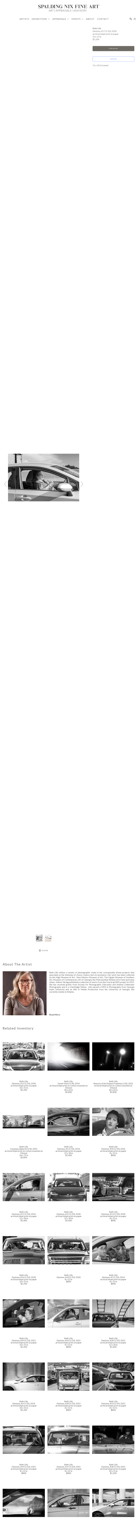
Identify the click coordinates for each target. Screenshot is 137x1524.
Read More (54, 1014)
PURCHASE (113, 48)
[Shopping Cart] (135, 19)
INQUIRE (113, 59)
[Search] (131, 19)
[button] (41, 19)
